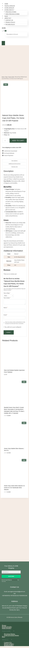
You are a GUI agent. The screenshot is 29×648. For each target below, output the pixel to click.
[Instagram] (4, 28)
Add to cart (18, 140)
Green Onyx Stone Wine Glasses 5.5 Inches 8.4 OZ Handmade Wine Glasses (14, 487)
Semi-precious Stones (12, 14)
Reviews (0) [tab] (15, 166)
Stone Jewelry (9, 7)
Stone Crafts (6, 631)
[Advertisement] (14, 62)
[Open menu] (3, 43)
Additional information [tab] (14, 163)
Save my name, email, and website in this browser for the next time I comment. (15, 322)
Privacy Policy (10, 22)
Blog (6, 16)
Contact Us (9, 20)
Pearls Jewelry (10, 5)
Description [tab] (14, 160)
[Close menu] (0, 623)
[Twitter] (3, 28)
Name (6, 307)
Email (5, 315)
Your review (7, 298)
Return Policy (10, 24)
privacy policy (14, 580)
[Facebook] (2, 28)
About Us (5, 640)
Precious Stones (10, 12)
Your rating (7, 293)
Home (6, 3)
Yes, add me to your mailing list (13, 327)
